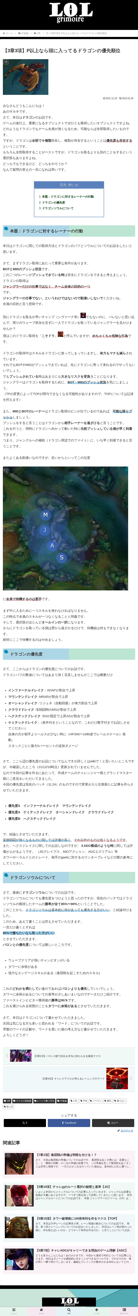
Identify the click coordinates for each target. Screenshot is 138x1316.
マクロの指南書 (23, 1101)
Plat (85, 1101)
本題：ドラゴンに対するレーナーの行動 (68, 196)
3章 (8, 1101)
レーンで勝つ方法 (45, 1101)
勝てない (121, 1101)
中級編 (63, 1101)
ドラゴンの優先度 (53, 202)
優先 (109, 1101)
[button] (113, 1123)
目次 (63, 185)
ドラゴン (97, 1101)
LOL (75, 1101)
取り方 (10, 1107)
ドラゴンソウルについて (58, 208)
